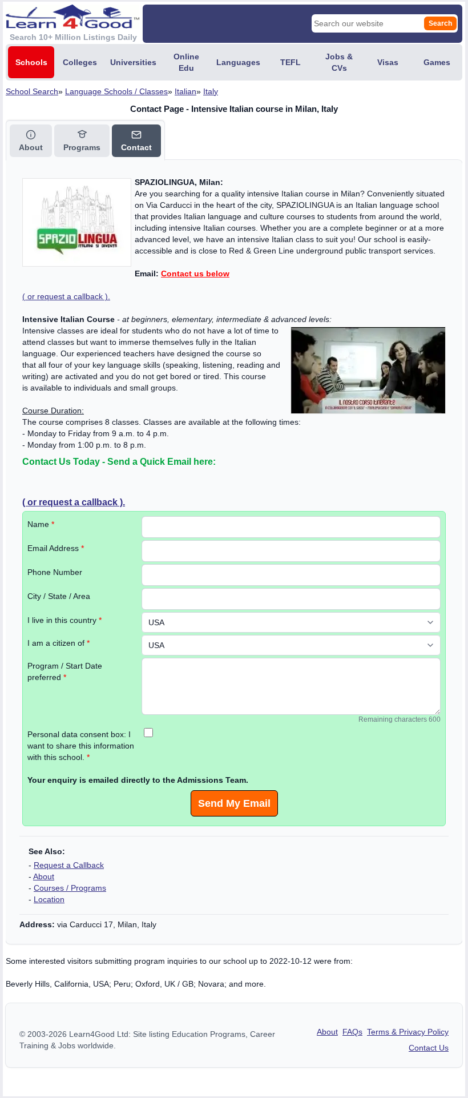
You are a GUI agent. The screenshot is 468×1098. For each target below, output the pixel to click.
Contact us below (195, 273)
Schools (31, 62)
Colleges (80, 62)
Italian (185, 91)
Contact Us (429, 1047)
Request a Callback (69, 865)
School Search (32, 91)
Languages (238, 62)
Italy (210, 91)
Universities (133, 62)
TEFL (290, 62)
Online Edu (186, 62)
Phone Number (54, 572)
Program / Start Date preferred (64, 671)
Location (49, 899)
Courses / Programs (70, 887)
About (43, 876)
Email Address (55, 548)
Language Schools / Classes (116, 91)
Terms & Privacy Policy (408, 1031)
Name (40, 524)
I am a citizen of (58, 642)
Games (436, 62)
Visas (387, 62)
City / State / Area (58, 596)
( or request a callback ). (66, 296)
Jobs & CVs (339, 62)
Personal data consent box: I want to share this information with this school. (80, 746)
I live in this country (64, 620)
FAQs (352, 1031)
